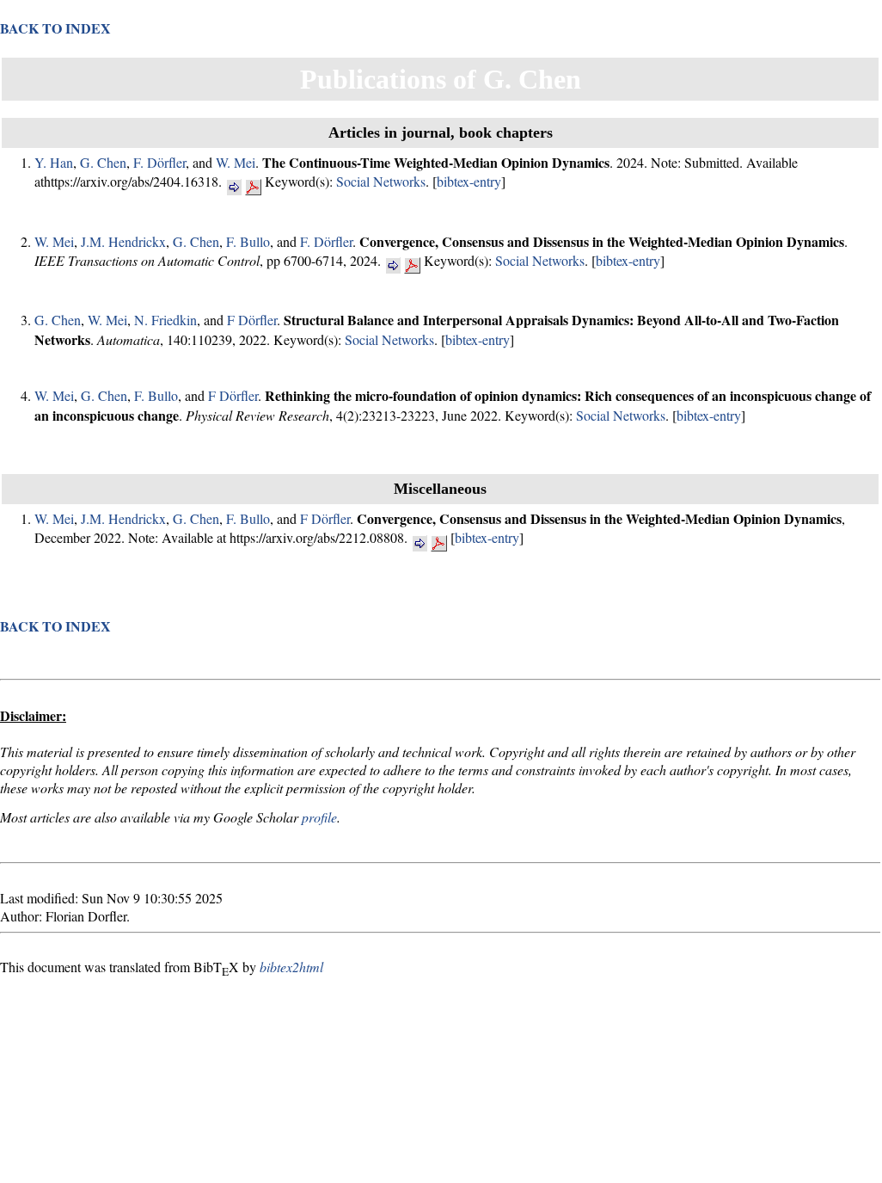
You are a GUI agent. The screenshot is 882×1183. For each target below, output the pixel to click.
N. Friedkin (165, 320)
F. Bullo (248, 241)
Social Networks (381, 181)
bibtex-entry (469, 181)
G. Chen (103, 162)
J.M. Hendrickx (123, 241)
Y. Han (53, 162)
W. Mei (235, 162)
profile (319, 817)
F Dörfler (252, 320)
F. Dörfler (159, 162)
